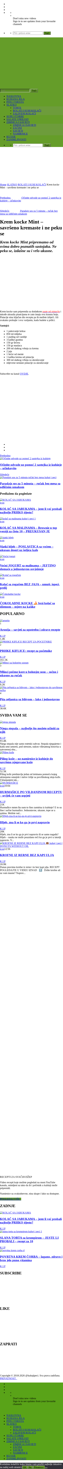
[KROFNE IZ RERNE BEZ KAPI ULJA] (31, 846)
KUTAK (11, 136)
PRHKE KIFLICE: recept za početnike (26, 651)
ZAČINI (17, 128)
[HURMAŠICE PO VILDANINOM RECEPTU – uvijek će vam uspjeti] (9, 783)
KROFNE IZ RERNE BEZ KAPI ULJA (27, 855)
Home (3, 184)
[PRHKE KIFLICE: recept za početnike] (26, 641)
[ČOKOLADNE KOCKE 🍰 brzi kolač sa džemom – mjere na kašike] (10, 594)
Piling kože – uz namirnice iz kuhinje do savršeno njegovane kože (26, 760)
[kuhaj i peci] (31, 70)
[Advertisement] (31, 166)
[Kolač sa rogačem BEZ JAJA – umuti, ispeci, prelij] (10, 575)
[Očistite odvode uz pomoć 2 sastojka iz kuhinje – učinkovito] (25, 458)
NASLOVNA (13, 96)
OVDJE (24, 373)
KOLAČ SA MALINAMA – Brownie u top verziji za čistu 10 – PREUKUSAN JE (28, 529)
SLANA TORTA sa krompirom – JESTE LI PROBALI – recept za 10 (29, 1239)
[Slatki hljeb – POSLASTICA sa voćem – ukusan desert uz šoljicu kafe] (7, 537)
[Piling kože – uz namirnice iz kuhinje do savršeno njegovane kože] (7, 752)
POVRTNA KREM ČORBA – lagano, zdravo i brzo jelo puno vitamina (31, 1258)
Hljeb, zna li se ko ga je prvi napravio (25, 822)
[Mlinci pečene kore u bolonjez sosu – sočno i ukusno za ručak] (14, 662)
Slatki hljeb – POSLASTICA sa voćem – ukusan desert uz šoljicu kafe (26, 548)
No (30, 1467)
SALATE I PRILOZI (17, 119)
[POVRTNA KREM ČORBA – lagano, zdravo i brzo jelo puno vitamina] (12, 1250)
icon (2, 502)
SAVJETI (18, 130)
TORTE (17, 107)
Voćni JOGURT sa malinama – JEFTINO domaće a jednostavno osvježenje (28, 567)
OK (24, 1467)
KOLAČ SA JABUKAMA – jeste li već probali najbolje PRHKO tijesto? (31, 510)
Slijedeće (4, 474)
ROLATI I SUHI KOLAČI (27, 110)
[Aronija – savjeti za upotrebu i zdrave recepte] (5, 620)
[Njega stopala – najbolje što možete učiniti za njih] (8, 722)
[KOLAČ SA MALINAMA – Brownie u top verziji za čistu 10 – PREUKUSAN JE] (18, 518)
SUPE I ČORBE (15, 116)
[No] (46, 1468)
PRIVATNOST (8, 1378)
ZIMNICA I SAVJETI (18, 122)
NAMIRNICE (20, 133)
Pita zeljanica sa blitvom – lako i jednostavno (30, 699)
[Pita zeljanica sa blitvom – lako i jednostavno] (31, 690)
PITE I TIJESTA (15, 102)
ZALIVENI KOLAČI (24, 113)
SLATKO (11, 104)
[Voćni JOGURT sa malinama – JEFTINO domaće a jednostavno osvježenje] (7, 556)
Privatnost (39, 1467)
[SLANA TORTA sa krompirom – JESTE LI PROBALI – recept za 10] (21, 1231)
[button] (26, 282)
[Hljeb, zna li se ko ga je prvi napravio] (20, 816)
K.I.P (2, 636)
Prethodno (5, 455)
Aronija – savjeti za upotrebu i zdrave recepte (30, 629)
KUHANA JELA (15, 99)
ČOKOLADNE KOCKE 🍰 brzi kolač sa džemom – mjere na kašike (27, 604)
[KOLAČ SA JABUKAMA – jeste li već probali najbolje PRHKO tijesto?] (15, 499)
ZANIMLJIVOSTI (16, 139)
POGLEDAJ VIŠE (10, 1199)
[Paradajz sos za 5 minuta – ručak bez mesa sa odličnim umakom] (28, 477)
